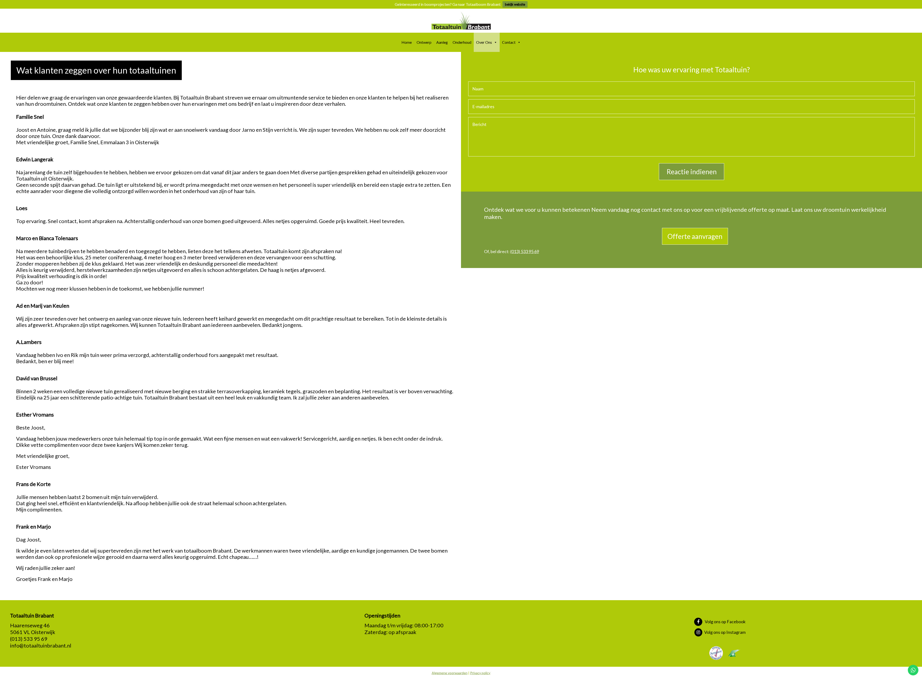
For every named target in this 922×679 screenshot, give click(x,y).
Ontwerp (424, 42)
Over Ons (484, 42)
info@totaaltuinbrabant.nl (40, 645)
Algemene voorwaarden (449, 673)
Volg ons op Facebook (725, 621)
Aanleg (442, 42)
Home (406, 42)
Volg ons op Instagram (725, 632)
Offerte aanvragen (694, 236)
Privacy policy (480, 673)
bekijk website (515, 4)
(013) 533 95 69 (524, 251)
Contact (509, 42)
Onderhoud (462, 42)
